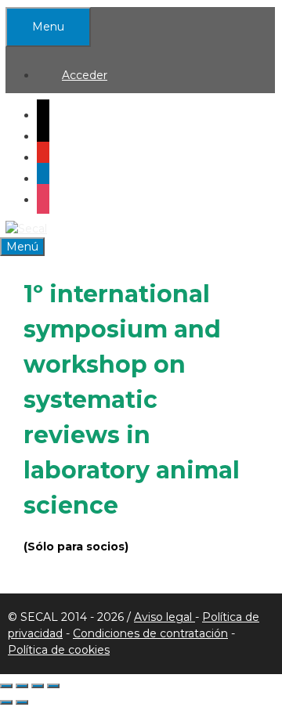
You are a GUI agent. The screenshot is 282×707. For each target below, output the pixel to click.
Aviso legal (164, 617)
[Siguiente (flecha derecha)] (22, 702)
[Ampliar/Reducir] (6, 686)
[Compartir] (37, 686)
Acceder (84, 75)
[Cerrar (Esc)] (53, 686)
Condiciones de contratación (150, 633)
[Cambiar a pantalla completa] (22, 686)
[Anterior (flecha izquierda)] (6, 702)
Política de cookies (59, 650)
